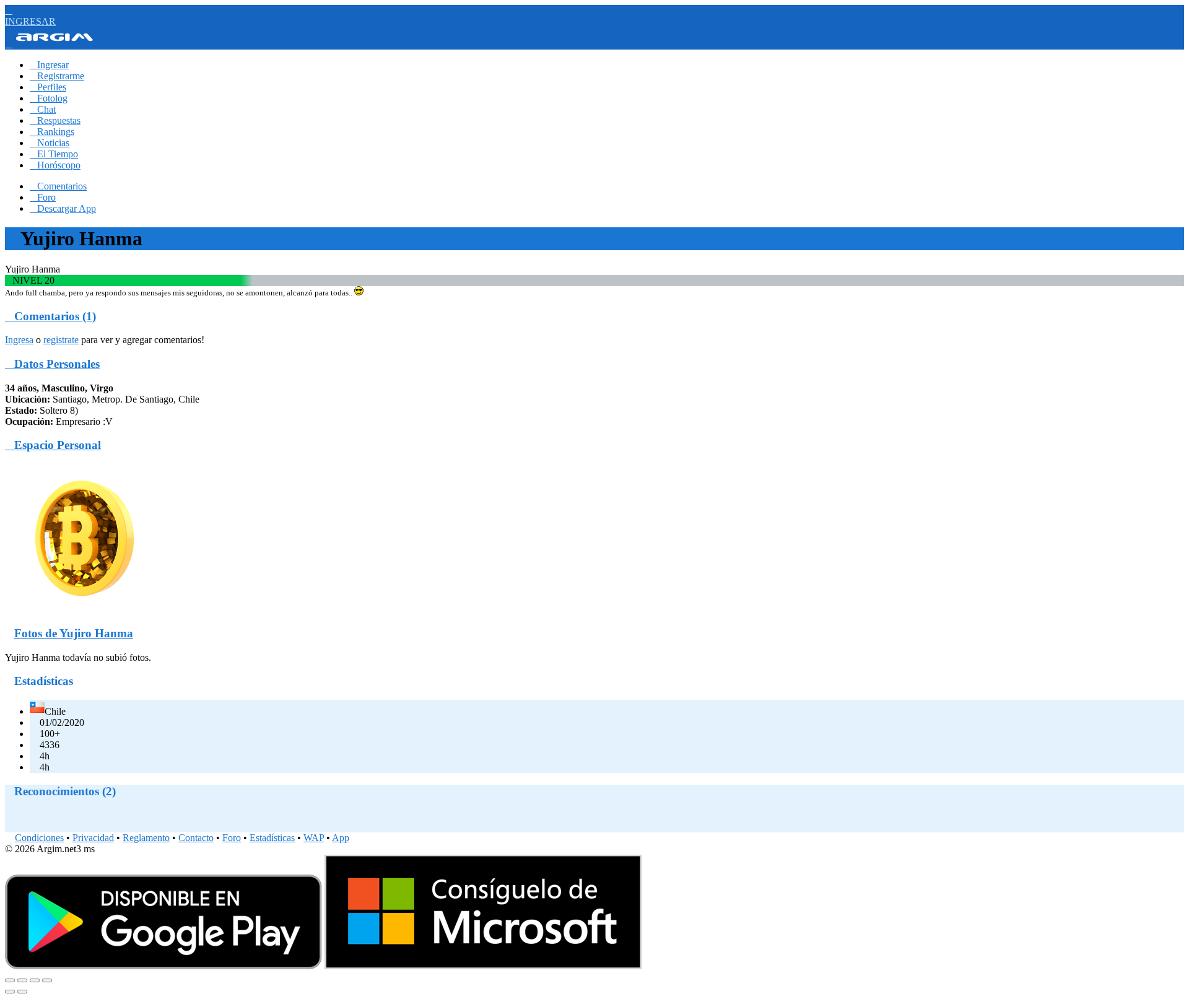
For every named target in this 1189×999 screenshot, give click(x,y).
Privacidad (93, 837)
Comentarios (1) (50, 316)
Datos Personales (52, 363)
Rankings (52, 131)
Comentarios (58, 186)
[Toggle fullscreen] (35, 980)
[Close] (10, 980)
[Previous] (10, 991)
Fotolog (49, 98)
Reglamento (146, 837)
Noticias (49, 142)
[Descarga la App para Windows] (483, 966)
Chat (43, 109)
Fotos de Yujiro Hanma (73, 633)
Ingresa (19, 339)
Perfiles (48, 87)
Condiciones (39, 837)
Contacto (196, 837)
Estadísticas (272, 837)
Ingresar (49, 64)
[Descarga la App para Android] (163, 966)
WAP (313, 837)
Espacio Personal (53, 445)
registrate (61, 339)
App (340, 837)
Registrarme (57, 76)
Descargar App (63, 208)
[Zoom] (47, 980)
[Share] (22, 980)
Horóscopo (55, 165)
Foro (43, 197)
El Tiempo (54, 154)
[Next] (22, 991)
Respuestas (55, 120)
